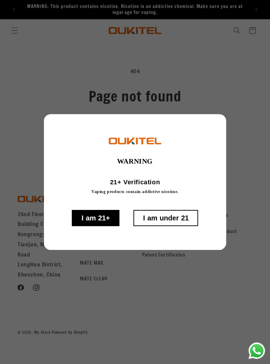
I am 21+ (96, 218)
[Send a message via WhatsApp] (256, 350)
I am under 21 (166, 218)
